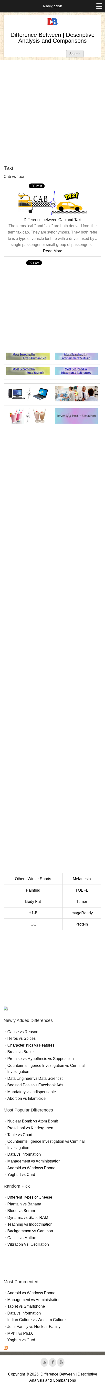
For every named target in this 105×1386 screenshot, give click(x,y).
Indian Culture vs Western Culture (36, 1320)
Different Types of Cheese (29, 1197)
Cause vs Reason (22, 1032)
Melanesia (82, 879)
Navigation (52, 6)
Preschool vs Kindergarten (30, 1128)
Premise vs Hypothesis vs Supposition (40, 1059)
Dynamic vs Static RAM (27, 1217)
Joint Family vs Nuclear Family (34, 1327)
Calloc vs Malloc (21, 1238)
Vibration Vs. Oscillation (28, 1244)
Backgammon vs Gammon (30, 1231)
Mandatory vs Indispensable (31, 1092)
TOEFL (81, 890)
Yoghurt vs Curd (21, 1174)
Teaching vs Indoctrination (29, 1224)
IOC (33, 924)
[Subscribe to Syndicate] (6, 1348)
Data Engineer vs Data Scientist (35, 1078)
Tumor (81, 901)
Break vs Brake (20, 1052)
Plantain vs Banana (24, 1204)
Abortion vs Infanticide (26, 1098)
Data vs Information (24, 1154)
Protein (81, 924)
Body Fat (33, 901)
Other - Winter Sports (33, 879)
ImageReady (82, 913)
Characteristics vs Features (30, 1045)
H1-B (33, 913)
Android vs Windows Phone (31, 1168)
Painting (33, 890)
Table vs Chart (19, 1135)
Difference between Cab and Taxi (52, 220)
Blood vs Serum (21, 1211)
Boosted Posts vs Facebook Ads (35, 1085)
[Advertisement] (52, 112)
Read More (52, 251)
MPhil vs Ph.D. (20, 1333)
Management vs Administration (34, 1161)
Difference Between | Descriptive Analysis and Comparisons (52, 37)
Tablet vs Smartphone (26, 1306)
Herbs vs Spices (21, 1038)
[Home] (52, 25)
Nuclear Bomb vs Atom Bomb (32, 1121)
